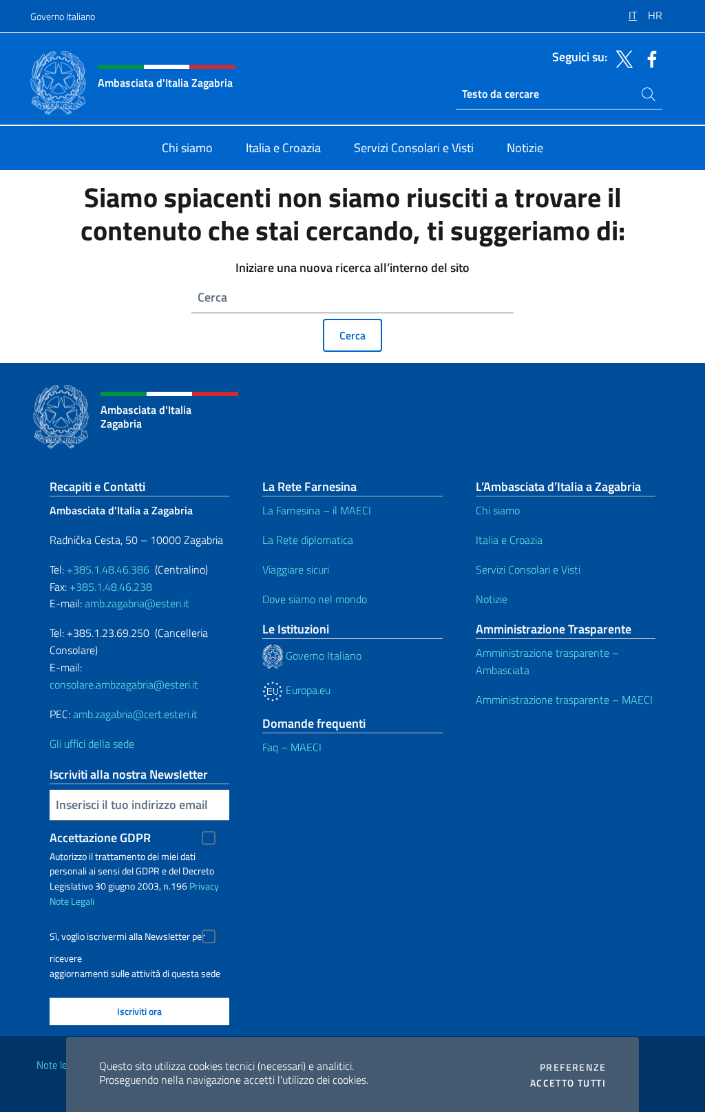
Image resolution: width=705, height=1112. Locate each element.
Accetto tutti (568, 1083)
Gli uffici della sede (92, 743)
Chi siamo (498, 510)
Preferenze (573, 1067)
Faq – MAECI (292, 747)
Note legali (59, 1065)
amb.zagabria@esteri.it (137, 603)
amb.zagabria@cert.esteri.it (135, 714)
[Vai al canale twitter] (621, 58)
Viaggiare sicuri (295, 569)
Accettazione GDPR (100, 837)
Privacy (204, 886)
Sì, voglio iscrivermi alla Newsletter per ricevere (127, 938)
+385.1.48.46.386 (108, 569)
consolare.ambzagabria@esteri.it (124, 684)
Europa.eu (306, 690)
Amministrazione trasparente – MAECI (564, 699)
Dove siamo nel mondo (314, 599)
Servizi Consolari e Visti (528, 569)
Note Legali (72, 901)
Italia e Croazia (509, 540)
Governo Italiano (62, 16)
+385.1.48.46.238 (111, 586)
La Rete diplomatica (307, 540)
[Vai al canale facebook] (648, 58)
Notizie (491, 599)
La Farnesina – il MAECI (316, 510)
